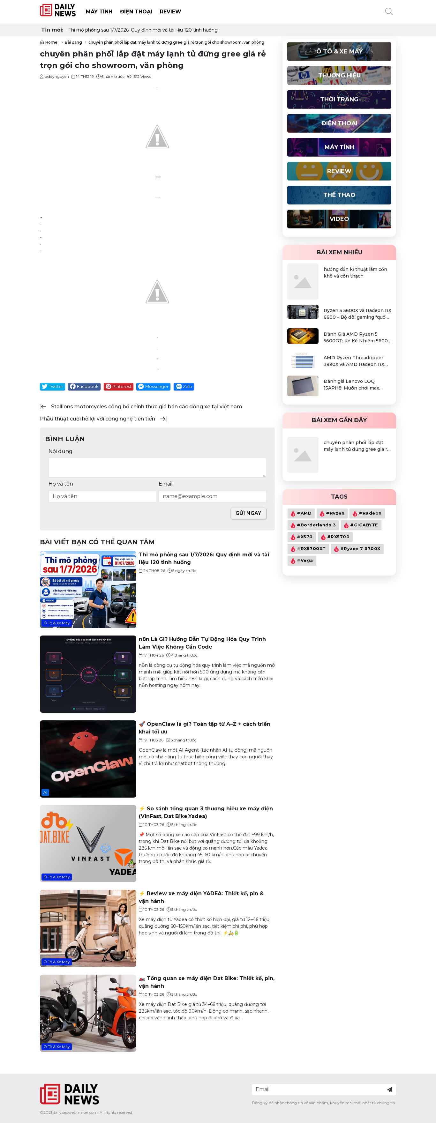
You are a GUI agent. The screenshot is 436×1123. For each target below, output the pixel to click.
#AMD (304, 513)
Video (339, 218)
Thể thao (339, 194)
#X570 (305, 536)
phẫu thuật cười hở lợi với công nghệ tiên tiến (97, 419)
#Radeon (370, 513)
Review (170, 12)
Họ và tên (61, 484)
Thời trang (339, 99)
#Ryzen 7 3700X (360, 548)
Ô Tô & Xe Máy (56, 622)
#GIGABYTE (364, 525)
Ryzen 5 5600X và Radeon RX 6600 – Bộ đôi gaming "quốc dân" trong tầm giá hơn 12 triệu (357, 314)
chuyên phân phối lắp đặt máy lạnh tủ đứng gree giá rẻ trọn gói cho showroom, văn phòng (357, 446)
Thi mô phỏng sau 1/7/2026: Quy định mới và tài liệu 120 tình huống (143, 30)
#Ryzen (335, 513)
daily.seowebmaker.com (75, 1112)
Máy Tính (99, 12)
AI (45, 792)
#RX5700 (338, 536)
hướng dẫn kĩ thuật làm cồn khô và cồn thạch (355, 272)
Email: (166, 484)
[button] (389, 12)
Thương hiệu (339, 75)
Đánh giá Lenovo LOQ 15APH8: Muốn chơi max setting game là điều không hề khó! (355, 384)
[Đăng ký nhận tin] (389, 1089)
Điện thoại (136, 12)
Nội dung (60, 451)
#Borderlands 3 (316, 525)
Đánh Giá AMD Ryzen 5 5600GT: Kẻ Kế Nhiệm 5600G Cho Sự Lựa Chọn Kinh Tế (357, 337)
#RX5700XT (311, 548)
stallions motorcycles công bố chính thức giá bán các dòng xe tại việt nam (146, 407)
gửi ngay (248, 513)
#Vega (305, 560)
